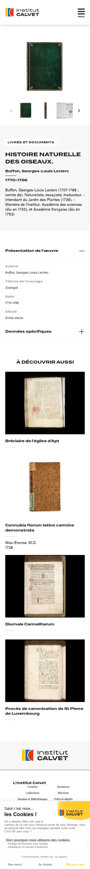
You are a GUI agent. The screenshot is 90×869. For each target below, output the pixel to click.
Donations (63, 786)
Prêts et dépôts (63, 799)
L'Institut (32, 786)
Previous (11, 110)
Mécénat (63, 793)
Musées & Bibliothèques (32, 799)
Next (79, 110)
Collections (32, 793)
